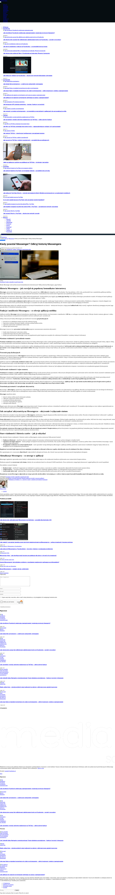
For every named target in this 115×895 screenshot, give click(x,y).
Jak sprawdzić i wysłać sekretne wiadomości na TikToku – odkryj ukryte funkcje (27, 119)
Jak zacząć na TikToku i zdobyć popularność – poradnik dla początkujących (26, 140)
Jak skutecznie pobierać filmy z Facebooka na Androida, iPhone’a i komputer (26, 53)
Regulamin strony (7, 886)
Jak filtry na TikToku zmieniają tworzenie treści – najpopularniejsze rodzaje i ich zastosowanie (31, 126)
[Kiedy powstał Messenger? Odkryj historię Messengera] (29, 308)
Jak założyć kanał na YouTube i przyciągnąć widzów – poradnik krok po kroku (26, 170)
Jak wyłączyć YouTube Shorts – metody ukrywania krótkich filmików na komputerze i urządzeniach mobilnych (36, 193)
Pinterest (5, 11)
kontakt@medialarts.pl (10, 771)
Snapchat (5, 14)
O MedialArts (6, 883)
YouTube (5, 20)
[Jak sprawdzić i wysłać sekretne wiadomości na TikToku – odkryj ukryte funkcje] (3, 661)
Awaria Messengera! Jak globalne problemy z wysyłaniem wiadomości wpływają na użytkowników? (29, 562)
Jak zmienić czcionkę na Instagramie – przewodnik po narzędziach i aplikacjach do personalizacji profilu (34, 111)
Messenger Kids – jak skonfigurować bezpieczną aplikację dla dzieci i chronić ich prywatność (28, 555)
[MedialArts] (3, 234)
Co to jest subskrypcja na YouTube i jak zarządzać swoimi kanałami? (23, 200)
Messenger (5, 10)
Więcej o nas (41, 768)
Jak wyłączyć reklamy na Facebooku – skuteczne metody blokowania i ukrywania (27, 75)
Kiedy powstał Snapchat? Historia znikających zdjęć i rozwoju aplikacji (26, 478)
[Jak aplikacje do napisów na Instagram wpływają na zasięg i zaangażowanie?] (4, 871)
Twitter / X (6, 18)
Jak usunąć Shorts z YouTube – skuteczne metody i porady (21, 213)
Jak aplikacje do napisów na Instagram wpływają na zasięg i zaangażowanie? (26, 97)
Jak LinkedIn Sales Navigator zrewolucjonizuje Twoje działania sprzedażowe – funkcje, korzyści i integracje (31, 678)
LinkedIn (5, 9)
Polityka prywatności (8, 884)
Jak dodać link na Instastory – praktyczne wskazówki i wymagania (23, 84)
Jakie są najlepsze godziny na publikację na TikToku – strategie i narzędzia (25, 162)
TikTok (5, 16)
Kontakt (5, 887)
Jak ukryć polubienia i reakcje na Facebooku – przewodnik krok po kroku (25, 46)
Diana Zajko (10, 248)
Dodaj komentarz (4, 573)
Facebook (5, 6)
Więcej (5, 217)
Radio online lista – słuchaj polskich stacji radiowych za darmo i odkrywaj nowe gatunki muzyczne (28, 687)
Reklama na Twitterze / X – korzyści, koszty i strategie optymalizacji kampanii (28, 479)
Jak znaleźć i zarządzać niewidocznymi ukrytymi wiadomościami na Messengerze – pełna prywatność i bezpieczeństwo (36, 542)
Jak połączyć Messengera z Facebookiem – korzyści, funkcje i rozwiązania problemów (26, 549)
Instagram (5, 7)
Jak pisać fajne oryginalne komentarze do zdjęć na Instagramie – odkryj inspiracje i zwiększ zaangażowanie (35, 91)
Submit (17, 890)
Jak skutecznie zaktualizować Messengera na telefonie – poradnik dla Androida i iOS (25, 520)
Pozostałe (5, 21)
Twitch (5, 17)
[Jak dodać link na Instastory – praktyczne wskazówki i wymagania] (3, 630)
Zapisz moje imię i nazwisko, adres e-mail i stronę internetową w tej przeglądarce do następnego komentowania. (29, 597)
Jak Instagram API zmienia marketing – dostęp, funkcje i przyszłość (23, 104)
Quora (4, 13)
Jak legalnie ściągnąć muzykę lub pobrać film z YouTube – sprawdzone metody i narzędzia (30, 206)
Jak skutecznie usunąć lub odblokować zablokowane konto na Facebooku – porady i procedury (32, 39)
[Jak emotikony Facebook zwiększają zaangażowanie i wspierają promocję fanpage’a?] (4, 620)
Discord (5, 4)
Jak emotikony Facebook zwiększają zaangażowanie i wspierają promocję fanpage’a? (29, 33)
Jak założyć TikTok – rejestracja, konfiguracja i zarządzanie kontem (23, 133)
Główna (5, 27)
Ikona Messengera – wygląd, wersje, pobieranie (14, 569)
